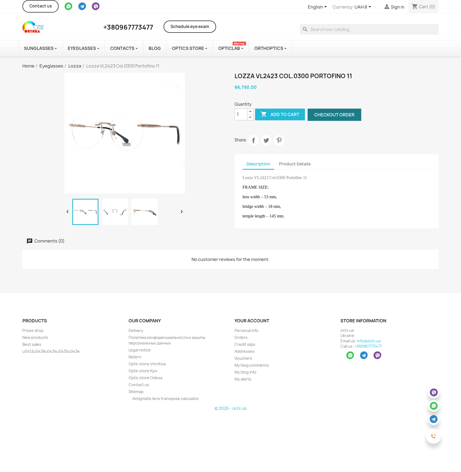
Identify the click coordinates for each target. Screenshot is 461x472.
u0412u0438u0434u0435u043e (51, 351)
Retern (135, 356)
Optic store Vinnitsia (147, 363)
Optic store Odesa (145, 377)
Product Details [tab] (295, 164)
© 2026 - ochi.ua (230, 408)
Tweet (266, 140)
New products (35, 337)
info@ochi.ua (369, 340)
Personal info (247, 330)
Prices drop (32, 330)
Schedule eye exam (189, 26)
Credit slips (245, 344)
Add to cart (280, 114)
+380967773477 (368, 346)
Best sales (31, 344)
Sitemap (136, 391)
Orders (241, 337)
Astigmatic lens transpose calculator (165, 398)
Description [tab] (258, 164)
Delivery (136, 330)
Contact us (40, 6)
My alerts (243, 379)
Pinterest (279, 140)
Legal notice (140, 349)
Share (253, 140)
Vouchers (243, 358)
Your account (252, 321)
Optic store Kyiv (143, 370)
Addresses (245, 351)
